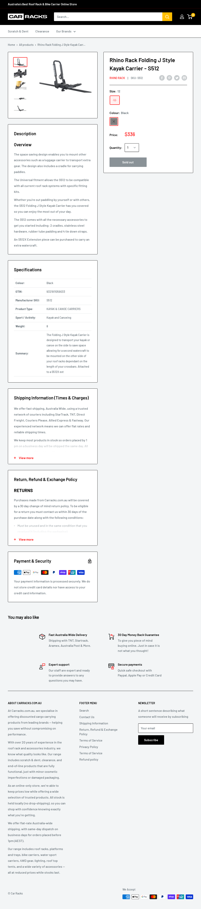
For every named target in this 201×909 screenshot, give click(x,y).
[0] (189, 16)
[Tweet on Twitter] (177, 78)
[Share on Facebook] (162, 78)
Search (84, 710)
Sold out (128, 162)
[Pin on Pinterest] (169, 78)
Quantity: (116, 147)
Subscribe (151, 740)
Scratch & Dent (18, 31)
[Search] (167, 16)
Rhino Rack (117, 78)
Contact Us (86, 717)
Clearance (42, 31)
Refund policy (88, 759)
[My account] (182, 17)
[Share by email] (184, 78)
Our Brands (63, 31)
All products (26, 44)
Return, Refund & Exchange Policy (98, 732)
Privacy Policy (88, 747)
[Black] (113, 121)
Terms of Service (90, 740)
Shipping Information (93, 723)
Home (11, 44)
